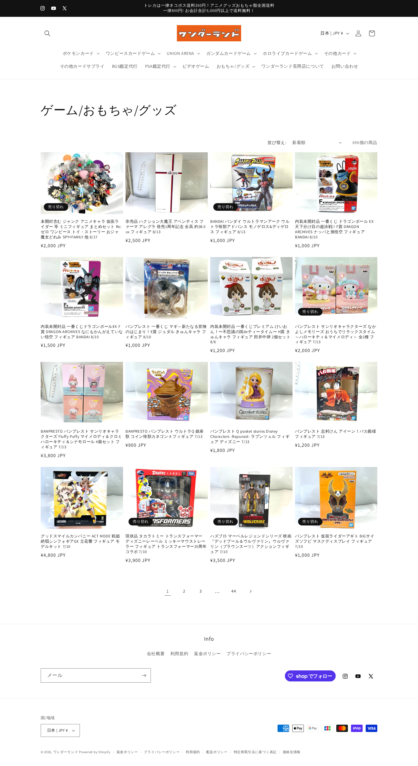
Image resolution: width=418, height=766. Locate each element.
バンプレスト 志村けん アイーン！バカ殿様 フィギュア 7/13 (335, 434)
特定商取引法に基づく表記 (255, 752)
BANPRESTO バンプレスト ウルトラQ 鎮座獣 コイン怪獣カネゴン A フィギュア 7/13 (164, 434)
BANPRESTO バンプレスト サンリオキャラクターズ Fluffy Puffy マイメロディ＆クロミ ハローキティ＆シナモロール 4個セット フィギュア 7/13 (81, 439)
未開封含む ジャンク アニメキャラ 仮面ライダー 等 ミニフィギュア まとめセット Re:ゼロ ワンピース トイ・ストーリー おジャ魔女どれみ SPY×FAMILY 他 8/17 (81, 229)
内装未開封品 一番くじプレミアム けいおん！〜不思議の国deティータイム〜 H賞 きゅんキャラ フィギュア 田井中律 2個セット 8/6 (250, 334)
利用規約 (179, 653)
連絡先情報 (292, 752)
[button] (47, 33)
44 (233, 591)
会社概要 (156, 653)
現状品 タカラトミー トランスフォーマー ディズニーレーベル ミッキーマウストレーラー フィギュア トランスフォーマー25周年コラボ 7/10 (166, 544)
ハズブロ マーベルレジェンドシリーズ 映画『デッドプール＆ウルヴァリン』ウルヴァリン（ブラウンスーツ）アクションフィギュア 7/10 (251, 544)
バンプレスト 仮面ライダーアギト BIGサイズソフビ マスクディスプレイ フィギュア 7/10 (334, 541)
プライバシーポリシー (248, 653)
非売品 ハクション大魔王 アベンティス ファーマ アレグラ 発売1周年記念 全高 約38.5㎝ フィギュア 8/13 (165, 226)
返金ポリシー (207, 653)
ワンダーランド (65, 752)
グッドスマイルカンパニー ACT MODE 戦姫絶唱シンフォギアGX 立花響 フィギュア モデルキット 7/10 (80, 541)
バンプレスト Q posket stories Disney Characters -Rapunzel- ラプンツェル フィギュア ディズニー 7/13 (249, 436)
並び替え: (276, 142)
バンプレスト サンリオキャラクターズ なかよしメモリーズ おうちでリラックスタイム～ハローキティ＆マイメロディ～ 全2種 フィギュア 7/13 (335, 334)
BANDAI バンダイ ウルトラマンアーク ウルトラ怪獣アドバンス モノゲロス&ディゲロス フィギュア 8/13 (249, 226)
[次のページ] (250, 591)
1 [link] (167, 591)
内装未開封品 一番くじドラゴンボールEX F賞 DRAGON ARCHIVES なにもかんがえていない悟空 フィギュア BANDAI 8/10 (82, 331)
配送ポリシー (217, 752)
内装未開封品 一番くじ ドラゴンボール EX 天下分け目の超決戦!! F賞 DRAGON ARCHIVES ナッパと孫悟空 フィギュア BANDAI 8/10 (334, 229)
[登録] (144, 675)
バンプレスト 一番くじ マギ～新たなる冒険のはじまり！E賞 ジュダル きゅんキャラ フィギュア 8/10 (166, 331)
